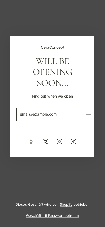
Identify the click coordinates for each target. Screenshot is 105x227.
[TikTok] (73, 141)
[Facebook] (31, 141)
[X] (45, 141)
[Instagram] (59, 141)
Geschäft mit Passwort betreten (52, 215)
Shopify (66, 204)
